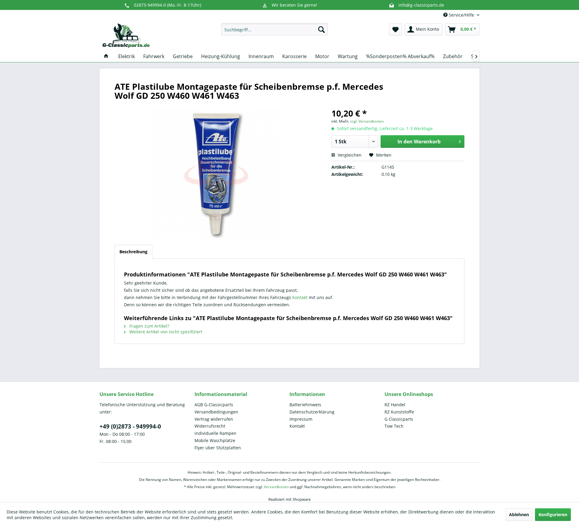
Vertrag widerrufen (214, 419)
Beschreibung (133, 251)
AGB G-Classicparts (214, 404)
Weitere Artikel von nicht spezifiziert (165, 332)
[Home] (106, 56)
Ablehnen (519, 514)
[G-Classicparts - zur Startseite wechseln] (126, 35)
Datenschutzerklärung (312, 412)
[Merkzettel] (395, 29)
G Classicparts (398, 419)
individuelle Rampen (215, 433)
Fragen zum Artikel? (148, 326)
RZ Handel (394, 404)
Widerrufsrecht (210, 426)
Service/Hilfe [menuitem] (461, 15)
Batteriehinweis (305, 404)
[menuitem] (274, 29)
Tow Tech (393, 426)
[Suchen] (321, 29)
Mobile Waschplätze (215, 440)
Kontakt (300, 297)
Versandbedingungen (216, 412)
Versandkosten (276, 486)
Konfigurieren (553, 514)
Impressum (301, 419)
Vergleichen (349, 155)
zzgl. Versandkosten (367, 121)
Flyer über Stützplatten (218, 448)
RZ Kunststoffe (399, 412)
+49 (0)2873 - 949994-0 (130, 426)
